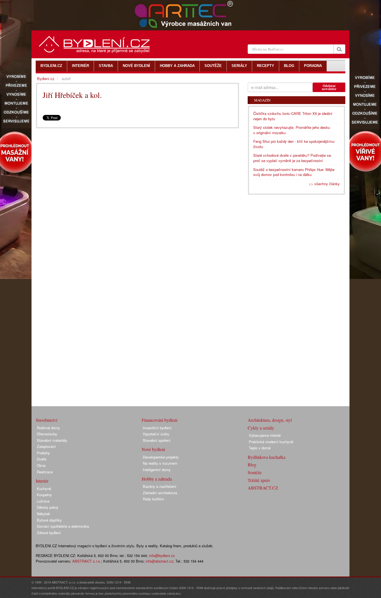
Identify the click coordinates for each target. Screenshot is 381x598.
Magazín (262, 100)
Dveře (41, 459)
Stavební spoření (156, 440)
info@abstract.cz (159, 561)
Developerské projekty (161, 457)
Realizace (45, 471)
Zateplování (46, 446)
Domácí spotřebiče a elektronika (63, 526)
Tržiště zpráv (259, 480)
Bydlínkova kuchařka (266, 457)
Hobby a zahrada (157, 479)
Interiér (42, 481)
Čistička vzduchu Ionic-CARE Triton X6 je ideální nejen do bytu (292, 116)
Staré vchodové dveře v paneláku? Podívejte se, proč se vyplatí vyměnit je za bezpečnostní (292, 158)
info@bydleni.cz (162, 555)
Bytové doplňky (49, 520)
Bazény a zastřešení (159, 486)
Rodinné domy (48, 427)
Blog (252, 464)
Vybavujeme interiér (265, 435)
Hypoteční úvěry (156, 434)
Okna (41, 465)
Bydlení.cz (45, 78)
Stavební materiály (52, 440)
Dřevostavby (47, 434)
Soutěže (255, 472)
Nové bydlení (153, 449)
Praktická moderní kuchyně (271, 441)
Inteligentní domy (157, 469)
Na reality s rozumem (160, 463)
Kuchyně (44, 488)
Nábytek (43, 513)
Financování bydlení (159, 420)
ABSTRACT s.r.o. (86, 561)
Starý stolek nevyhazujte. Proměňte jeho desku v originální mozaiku (291, 130)
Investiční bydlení (157, 427)
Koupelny (44, 494)
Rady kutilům (153, 498)
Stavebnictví (46, 420)
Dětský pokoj (47, 507)
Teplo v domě (260, 447)
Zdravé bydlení (49, 532)
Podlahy (43, 452)
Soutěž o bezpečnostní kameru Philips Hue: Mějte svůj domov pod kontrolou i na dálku (293, 172)
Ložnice (43, 501)
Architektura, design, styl (270, 420)
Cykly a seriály (261, 428)
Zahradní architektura (160, 492)
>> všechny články (324, 183)
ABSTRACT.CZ (263, 488)
